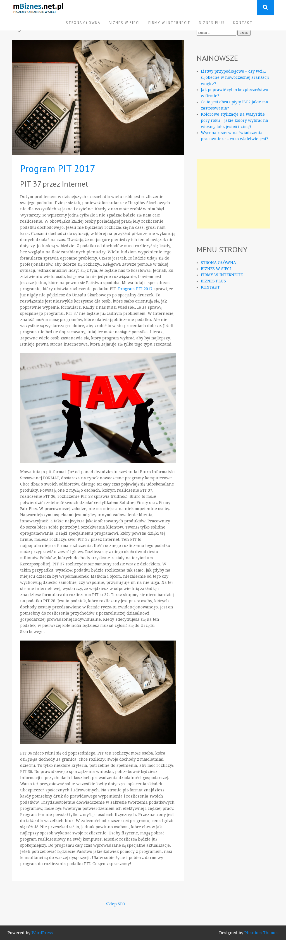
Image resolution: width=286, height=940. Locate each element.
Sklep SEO (115, 904)
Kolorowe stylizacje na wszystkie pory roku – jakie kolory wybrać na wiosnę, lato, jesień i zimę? (234, 120)
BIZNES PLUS (212, 22)
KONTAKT (243, 22)
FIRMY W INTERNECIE (169, 22)
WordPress (42, 933)
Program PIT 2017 (57, 168)
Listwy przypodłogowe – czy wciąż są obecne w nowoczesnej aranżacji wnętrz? (235, 77)
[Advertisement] (233, 194)
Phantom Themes (261, 933)
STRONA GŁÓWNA (83, 22)
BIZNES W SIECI (124, 22)
